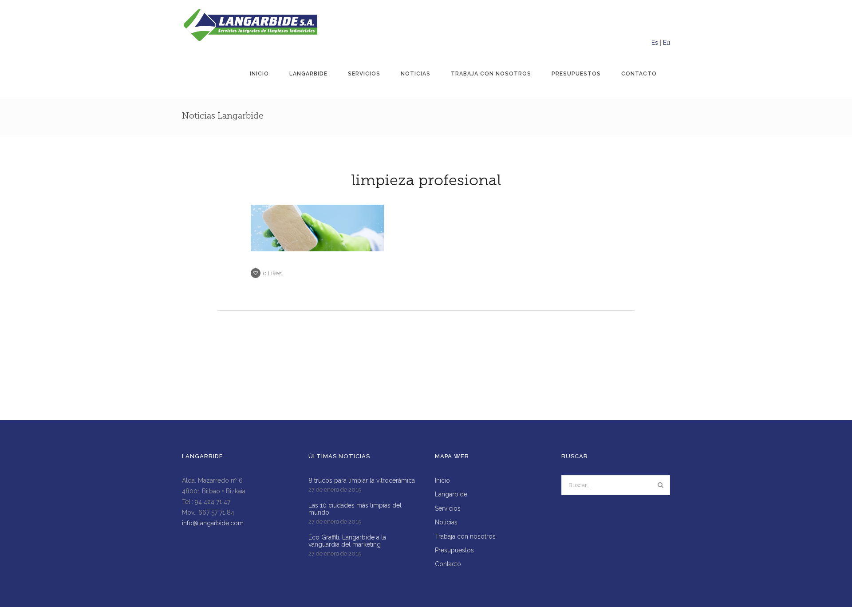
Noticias (415, 73)
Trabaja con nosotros (491, 73)
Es (654, 42)
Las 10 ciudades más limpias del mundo (355, 509)
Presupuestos (576, 73)
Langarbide (308, 73)
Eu (666, 42)
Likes (272, 273)
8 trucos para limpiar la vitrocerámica (361, 480)
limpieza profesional (426, 180)
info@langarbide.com (213, 523)
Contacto (639, 73)
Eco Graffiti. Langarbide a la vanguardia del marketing (347, 540)
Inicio (259, 73)
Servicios (364, 73)
